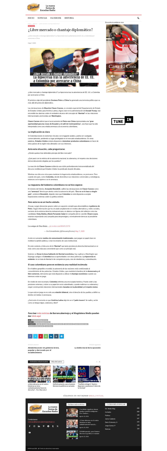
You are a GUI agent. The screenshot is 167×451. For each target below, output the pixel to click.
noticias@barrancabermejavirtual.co (41, 422)
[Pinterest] (40, 336)
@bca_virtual (96, 395)
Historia (69, 18)
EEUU (51, 324)
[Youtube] (30, 433)
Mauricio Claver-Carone (36, 326)
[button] (138, 18)
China (38, 324)
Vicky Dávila (48, 326)
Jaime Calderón (110, 419)
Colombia (45, 324)
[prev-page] (97, 361)
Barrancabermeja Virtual (39, 320)
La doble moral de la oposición (88, 348)
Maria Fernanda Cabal (81, 324)
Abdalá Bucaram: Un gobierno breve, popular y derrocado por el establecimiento (43, 350)
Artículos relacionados (39, 362)
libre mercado (69, 324)
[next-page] (99, 361)
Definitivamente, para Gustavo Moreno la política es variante (64, 385)
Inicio (31, 18)
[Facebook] (30, 336)
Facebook (55, 18)
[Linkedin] (51, 336)
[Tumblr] (56, 336)
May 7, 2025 (79, 231)
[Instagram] (34, 426)
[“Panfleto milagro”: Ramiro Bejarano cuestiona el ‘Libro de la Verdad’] (89, 373)
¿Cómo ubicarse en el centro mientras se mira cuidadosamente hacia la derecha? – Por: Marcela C (38, 387)
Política (31, 381)
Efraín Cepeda (59, 324)
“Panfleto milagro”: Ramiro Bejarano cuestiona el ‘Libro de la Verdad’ (89, 386)
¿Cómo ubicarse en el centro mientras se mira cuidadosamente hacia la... (89, 423)
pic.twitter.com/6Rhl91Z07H (59, 226)
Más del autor (56, 362)
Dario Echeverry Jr (111, 422)
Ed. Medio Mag (110, 409)
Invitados (108, 412)
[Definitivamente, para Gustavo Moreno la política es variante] (64, 373)
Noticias (42, 18)
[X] (35, 336)
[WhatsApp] (46, 336)
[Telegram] (61, 336)
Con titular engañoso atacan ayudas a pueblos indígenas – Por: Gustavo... (89, 411)
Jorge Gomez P (110, 426)
